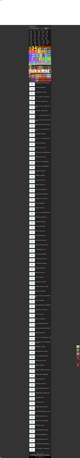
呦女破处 (46, 38)
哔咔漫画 (31, 35)
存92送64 (35, 45)
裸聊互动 (31, 38)
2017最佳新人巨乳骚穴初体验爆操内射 (40, 235)
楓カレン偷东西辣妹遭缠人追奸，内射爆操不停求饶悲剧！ (42, 448)
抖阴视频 (43, 35)
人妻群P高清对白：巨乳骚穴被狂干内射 (40, 184)
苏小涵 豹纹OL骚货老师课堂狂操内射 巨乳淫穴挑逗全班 (42, 388)
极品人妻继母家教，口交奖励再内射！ (40, 425)
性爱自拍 (39, 39)
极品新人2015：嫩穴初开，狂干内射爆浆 (40, 147)
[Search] (50, 26)
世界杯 (43, 45)
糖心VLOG (35, 35)
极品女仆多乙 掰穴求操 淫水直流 (39, 402)
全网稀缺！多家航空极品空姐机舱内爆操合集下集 (41, 323)
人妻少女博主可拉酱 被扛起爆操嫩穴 (39, 203)
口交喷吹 (47, 31)
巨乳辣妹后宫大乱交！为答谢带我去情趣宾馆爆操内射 (42, 161)
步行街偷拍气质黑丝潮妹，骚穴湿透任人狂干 (40, 240)
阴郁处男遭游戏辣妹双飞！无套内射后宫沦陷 (40, 92)
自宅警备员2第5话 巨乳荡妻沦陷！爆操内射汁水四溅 (41, 439)
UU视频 (47, 35)
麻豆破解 (39, 35)
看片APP (47, 39)
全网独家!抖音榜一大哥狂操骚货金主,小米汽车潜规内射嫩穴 (42, 369)
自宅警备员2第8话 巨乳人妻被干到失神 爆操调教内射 (42, 420)
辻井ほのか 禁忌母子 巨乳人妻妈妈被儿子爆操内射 (41, 101)
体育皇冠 (35, 42)
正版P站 (38, 38)
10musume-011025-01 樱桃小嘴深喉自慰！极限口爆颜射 (42, 212)
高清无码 (35, 39)
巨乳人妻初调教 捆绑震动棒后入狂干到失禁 (40, 249)
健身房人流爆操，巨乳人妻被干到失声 (40, 272)
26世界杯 (31, 45)
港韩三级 (39, 31)
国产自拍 (31, 39)
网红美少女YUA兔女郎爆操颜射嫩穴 (39, 300)
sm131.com (32, 26)
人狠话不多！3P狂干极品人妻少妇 (39, 314)
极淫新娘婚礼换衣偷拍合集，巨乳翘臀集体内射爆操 (41, 374)
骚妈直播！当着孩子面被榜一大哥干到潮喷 (40, 360)
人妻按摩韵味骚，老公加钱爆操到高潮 (40, 175)
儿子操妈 (43, 39)
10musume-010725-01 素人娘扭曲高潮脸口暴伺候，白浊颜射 (43, 337)
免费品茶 (42, 38)
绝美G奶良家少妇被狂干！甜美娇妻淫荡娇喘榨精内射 (42, 166)
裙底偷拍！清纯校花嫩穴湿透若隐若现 (40, 332)
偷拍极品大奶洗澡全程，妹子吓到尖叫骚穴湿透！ (41, 309)
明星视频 (43, 31)
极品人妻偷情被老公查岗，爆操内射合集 (40, 221)
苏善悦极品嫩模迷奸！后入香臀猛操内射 (40, 346)
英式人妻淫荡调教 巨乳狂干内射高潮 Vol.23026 (41, 258)
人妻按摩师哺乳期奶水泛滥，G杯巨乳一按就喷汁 (41, 198)
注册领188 (39, 45)
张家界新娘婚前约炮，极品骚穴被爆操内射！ (40, 383)
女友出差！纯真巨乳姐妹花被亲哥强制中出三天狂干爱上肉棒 (42, 411)
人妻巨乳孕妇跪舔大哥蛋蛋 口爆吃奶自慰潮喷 (41, 263)
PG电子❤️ (48, 42)
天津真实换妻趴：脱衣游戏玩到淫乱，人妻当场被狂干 (42, 286)
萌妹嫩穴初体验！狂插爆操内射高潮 (39, 365)
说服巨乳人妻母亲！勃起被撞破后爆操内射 (40, 87)
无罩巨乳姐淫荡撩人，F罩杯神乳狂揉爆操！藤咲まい (41, 110)
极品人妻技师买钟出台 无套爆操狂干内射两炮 (41, 189)
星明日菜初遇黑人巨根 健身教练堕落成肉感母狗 (41, 434)
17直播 (35, 38)
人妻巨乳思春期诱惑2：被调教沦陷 (39, 397)
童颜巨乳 (31, 31)
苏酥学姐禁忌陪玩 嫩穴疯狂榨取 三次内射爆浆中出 (41, 351)
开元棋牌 (31, 42)
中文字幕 (35, 31)
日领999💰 (39, 42)
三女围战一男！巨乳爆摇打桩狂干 (39, 277)
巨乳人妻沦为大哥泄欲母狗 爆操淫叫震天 (40, 226)
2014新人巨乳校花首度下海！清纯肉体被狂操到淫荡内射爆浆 (43, 152)
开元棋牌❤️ (43, 42)
